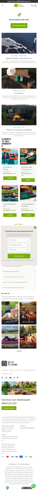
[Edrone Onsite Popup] (19, 246)
